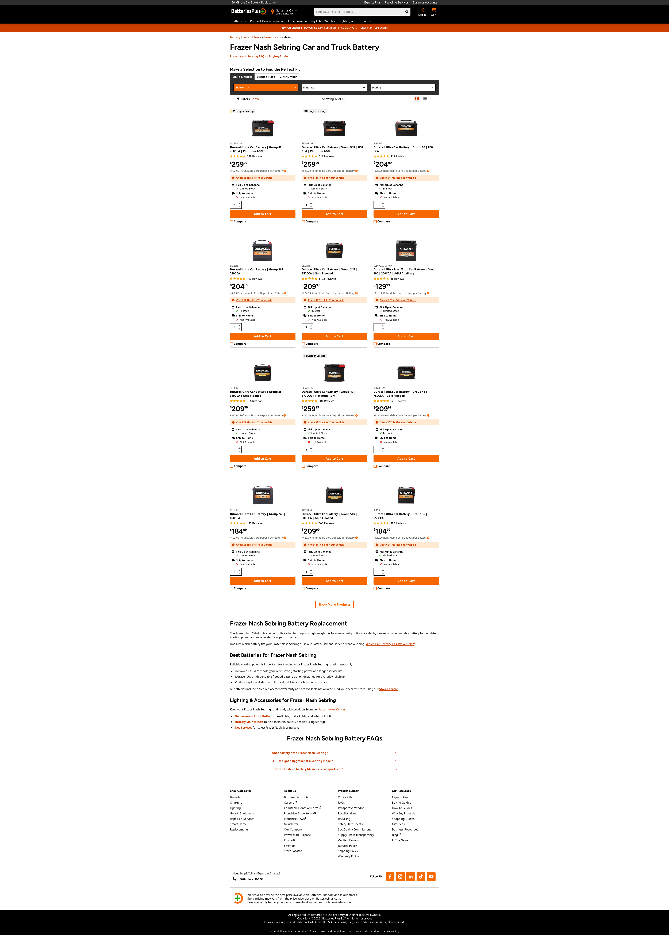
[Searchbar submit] (406, 11)
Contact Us (345, 797)
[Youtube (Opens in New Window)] (431, 876)
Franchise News (294, 819)
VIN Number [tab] (288, 77)
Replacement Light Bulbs (252, 716)
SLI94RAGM (308, 143)
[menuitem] (239, 21)
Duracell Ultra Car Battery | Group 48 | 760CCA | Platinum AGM (257, 149)
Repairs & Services (242, 819)
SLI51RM (307, 510)
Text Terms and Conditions (364, 931)
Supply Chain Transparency (356, 835)
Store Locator (388, 689)
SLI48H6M (379, 388)
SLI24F (233, 510)
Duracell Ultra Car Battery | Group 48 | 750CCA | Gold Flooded (400, 393)
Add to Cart (262, 214)
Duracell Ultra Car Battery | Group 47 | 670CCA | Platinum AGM (329, 393)
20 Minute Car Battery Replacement (255, 2)
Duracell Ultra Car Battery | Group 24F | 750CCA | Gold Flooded (329, 271)
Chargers (236, 802)
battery (235, 37)
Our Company (293, 829)
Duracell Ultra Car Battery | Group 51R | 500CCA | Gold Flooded (329, 516)
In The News (400, 840)
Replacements (239, 829)
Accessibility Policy (281, 931)
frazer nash (272, 37)
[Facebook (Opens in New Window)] (390, 876)
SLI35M (234, 388)
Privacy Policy (391, 931)
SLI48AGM (236, 143)
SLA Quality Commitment (354, 829)
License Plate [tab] (266, 77)
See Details (381, 27)
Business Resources (405, 829)
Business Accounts (425, 2)
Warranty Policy (348, 856)
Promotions (292, 840)
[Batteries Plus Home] (249, 12)
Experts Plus (372, 2)
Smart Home (238, 824)
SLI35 (377, 510)
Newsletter (291, 824)
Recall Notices (347, 813)
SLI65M (378, 143)
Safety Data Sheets (350, 824)
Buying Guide (278, 56)
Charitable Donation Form (301, 808)
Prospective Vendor (351, 808)
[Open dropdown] (284, 170)
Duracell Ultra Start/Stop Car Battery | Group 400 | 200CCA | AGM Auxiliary (405, 271)
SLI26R (234, 265)
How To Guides (402, 808)
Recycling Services (397, 2)
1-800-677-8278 (250, 879)
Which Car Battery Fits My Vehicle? (390, 644)
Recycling (344, 819)
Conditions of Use (305, 931)
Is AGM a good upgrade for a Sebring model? (302, 761)
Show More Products (334, 604)
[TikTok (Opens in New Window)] (421, 876)
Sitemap (289, 846)
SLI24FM (307, 265)
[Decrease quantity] (239, 206)
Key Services (243, 727)
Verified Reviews (349, 840)
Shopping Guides (403, 819)
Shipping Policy (348, 851)
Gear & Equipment (242, 813)
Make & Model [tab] (242, 77)
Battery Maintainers (249, 722)
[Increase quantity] (239, 203)
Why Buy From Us (403, 813)
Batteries (236, 797)
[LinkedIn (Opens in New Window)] (410, 876)
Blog (395, 835)
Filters (245, 99)
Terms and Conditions (332, 931)
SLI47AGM (308, 388)
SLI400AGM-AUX (383, 265)
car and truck (252, 37)
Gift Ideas (398, 824)
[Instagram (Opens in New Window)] (400, 876)
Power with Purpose (297, 835)
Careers (289, 802)
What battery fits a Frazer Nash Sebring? (299, 753)
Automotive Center (331, 709)
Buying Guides (401, 802)
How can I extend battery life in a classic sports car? (307, 769)
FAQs (248, 56)
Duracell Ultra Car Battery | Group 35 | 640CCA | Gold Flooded (257, 393)
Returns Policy (347, 846)
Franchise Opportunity (299, 813)
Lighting (235, 808)
